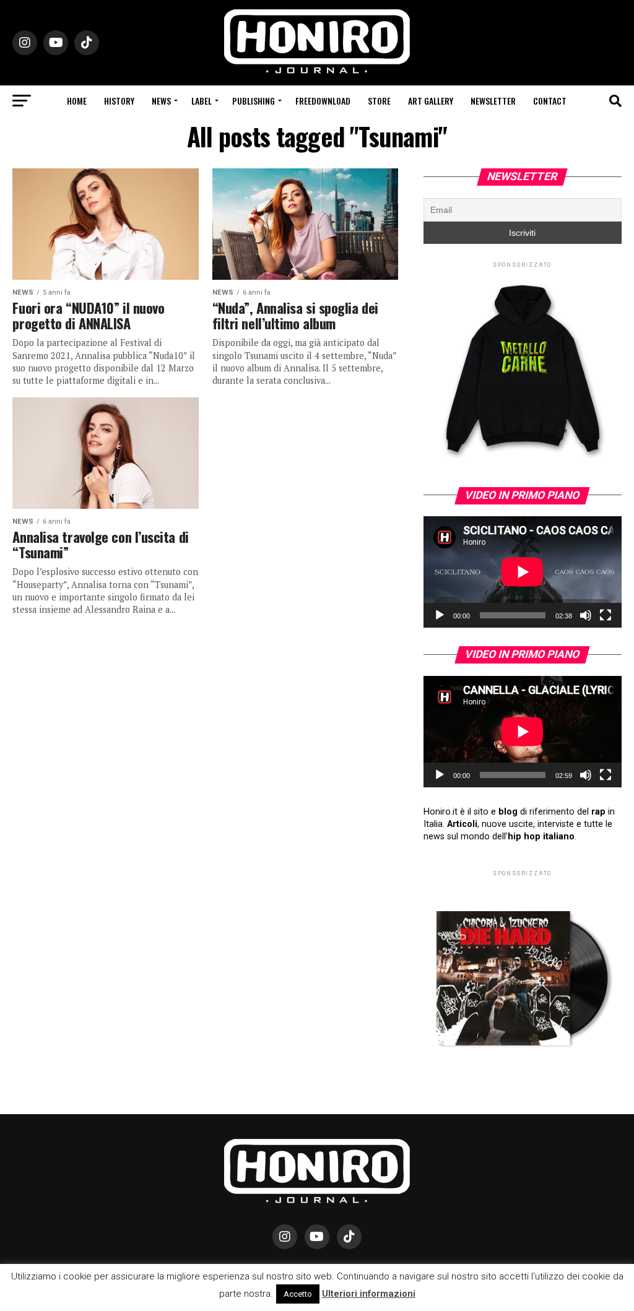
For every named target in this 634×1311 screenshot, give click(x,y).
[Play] (439, 615)
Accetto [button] (298, 1294)
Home (77, 100)
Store (379, 100)
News (161, 100)
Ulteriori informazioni (368, 1293)
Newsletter (493, 100)
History (119, 100)
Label (201, 100)
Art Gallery (430, 100)
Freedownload (322, 100)
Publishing (253, 100)
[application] (522, 572)
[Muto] (586, 615)
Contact (550, 100)
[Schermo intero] (605, 615)
